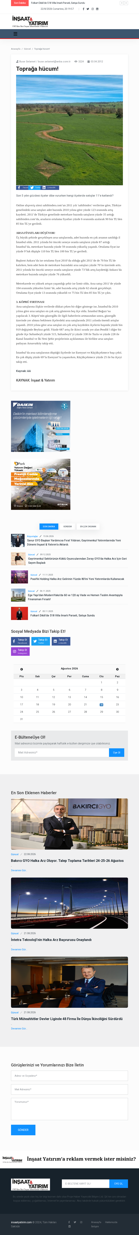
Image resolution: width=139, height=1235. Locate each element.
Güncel (27, 48)
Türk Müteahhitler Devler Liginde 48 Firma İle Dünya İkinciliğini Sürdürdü (67, 1018)
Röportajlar (32, 536)
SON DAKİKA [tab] (49, 526)
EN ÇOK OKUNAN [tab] (88, 526)
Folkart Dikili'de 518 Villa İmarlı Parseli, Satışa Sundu (63, 615)
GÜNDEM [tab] (67, 526)
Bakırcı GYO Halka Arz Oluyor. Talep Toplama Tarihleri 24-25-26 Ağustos (67, 860)
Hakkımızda (111, 1222)
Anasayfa (15, 48)
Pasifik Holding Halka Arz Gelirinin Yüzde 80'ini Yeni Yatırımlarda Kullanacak (77, 579)
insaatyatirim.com (21, 1222)
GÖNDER (23, 1130)
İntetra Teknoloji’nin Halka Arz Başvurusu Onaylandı (51, 939)
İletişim (95, 1226)
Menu (16, 33)
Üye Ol (116, 752)
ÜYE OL (118, 1184)
